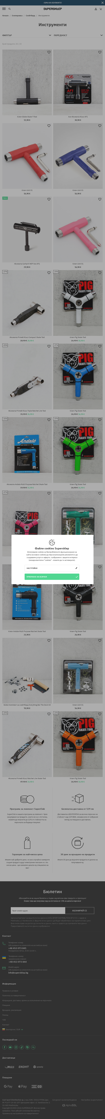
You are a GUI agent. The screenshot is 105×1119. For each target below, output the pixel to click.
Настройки (32, 568)
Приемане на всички (37, 576)
